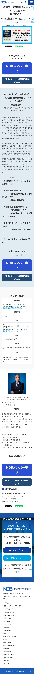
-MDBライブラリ (8, 609)
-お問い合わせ (7, 651)
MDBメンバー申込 (17, 68)
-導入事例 (6, 627)
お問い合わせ (22, 2)
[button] (31, 2)
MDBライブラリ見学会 (9, 636)
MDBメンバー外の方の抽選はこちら (17, 80)
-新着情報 (6, 648)
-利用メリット (7, 618)
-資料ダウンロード (8, 654)
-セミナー (6, 633)
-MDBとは (6, 603)
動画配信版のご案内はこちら (12, 308)
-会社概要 (6, 660)
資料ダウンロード (25, 2)
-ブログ (5, 639)
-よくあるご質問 (8, 657)
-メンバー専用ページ (9, 645)
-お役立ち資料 (7, 642)
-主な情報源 (6, 621)
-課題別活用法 (7, 630)
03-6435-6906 (19, 543)
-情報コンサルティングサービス (12, 606)
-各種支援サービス (8, 615)
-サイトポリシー (8, 664)
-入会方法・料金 (8, 624)
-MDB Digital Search (9, 612)
